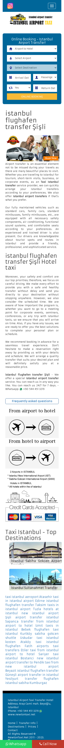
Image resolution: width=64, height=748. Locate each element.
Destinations (16, 726)
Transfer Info (27, 723)
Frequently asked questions (32, 401)
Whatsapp (17, 744)
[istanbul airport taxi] (32, 20)
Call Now (49, 744)
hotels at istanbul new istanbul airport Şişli (32, 613)
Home (11, 723)
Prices (32, 726)
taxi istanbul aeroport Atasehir (28, 597)
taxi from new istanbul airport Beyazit (32, 666)
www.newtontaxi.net (21, 714)
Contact (13, 730)
